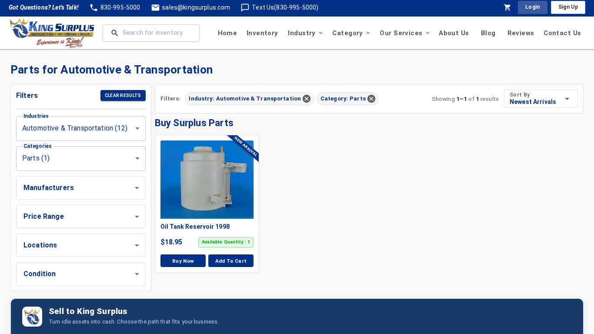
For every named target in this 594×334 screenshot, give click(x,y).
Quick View (211, 179)
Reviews (520, 33)
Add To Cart (231, 261)
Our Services (401, 33)
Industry (301, 33)
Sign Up (568, 7)
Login (532, 7)
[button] (81, 188)
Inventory (262, 33)
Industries (36, 116)
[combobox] (81, 128)
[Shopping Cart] (507, 7)
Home (227, 33)
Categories (37, 146)
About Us (454, 33)
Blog (488, 33)
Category (347, 33)
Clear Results (123, 95)
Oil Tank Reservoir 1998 (195, 226)
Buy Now (183, 261)
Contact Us (562, 33)
